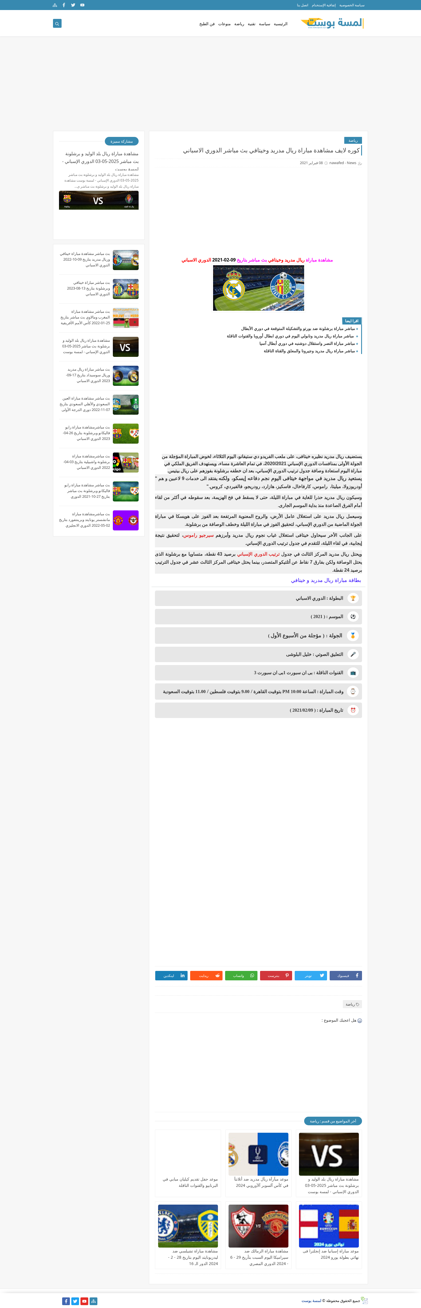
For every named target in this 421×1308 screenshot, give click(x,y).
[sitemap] (55, 5)
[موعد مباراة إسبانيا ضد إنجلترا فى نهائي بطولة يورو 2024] (329, 1226)
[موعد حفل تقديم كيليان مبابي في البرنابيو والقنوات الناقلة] (188, 1154)
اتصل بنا (302, 5)
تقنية (251, 23)
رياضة (239, 23)
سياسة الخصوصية (352, 5)
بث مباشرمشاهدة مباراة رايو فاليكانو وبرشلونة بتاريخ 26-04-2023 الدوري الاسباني (86, 432)
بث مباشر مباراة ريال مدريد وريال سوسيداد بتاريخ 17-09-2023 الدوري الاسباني (88, 375)
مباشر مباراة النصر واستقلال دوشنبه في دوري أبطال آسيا (307, 343)
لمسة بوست (311, 1300)
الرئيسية (281, 23)
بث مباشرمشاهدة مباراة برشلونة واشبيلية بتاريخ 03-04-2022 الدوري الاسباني (86, 461)
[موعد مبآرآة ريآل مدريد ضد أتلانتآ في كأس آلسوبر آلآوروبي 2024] (258, 1154)
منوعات (224, 23)
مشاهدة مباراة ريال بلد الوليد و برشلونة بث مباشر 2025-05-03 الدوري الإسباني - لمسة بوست (332, 1185)
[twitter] (73, 5)
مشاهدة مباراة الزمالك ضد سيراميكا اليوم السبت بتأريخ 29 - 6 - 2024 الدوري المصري (259, 1257)
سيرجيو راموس (199, 535)
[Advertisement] (210, 86)
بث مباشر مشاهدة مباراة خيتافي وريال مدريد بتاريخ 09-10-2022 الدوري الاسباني (85, 259)
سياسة (264, 23)
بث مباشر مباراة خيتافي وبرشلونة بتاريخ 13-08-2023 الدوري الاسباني (88, 288)
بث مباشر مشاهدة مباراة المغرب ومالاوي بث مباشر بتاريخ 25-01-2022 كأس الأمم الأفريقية (85, 317)
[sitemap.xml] (57, 1301)
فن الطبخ (207, 23)
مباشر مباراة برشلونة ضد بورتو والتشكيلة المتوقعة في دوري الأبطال (298, 328)
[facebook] (64, 5)
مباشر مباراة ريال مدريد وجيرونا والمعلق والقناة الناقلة (309, 350)
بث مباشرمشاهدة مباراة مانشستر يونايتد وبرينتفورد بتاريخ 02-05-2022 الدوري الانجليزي (84, 519)
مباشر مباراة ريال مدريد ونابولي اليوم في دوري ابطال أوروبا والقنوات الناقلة (291, 336)
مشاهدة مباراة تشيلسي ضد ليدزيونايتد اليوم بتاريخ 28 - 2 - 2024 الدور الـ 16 (193, 1257)
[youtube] (82, 5)
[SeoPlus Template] (364, 1300)
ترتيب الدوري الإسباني (258, 554)
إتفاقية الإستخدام (324, 5)
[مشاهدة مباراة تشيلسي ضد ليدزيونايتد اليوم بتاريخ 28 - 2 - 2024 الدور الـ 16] (188, 1226)
